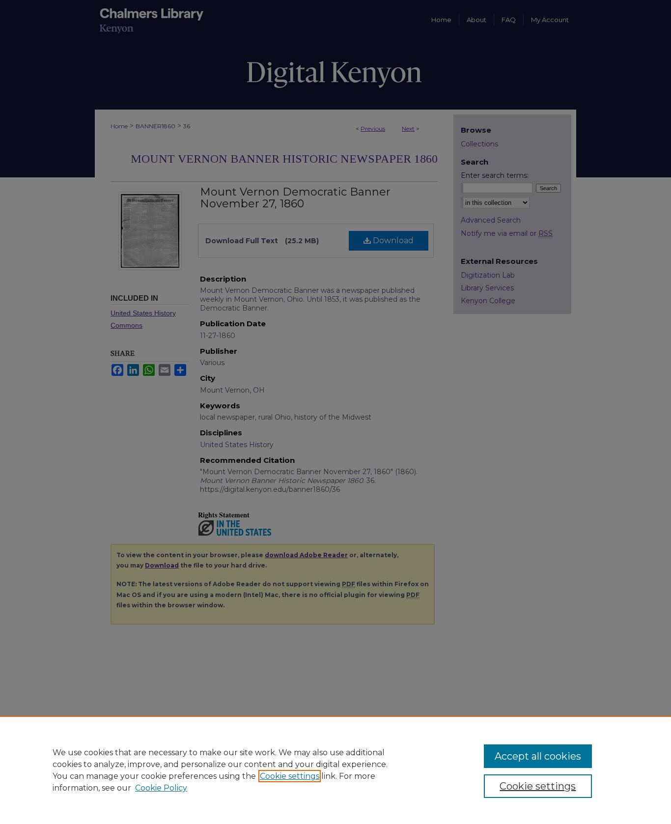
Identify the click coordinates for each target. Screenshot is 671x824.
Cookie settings (289, 776)
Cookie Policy (161, 788)
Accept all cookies (538, 756)
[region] (335, 770)
